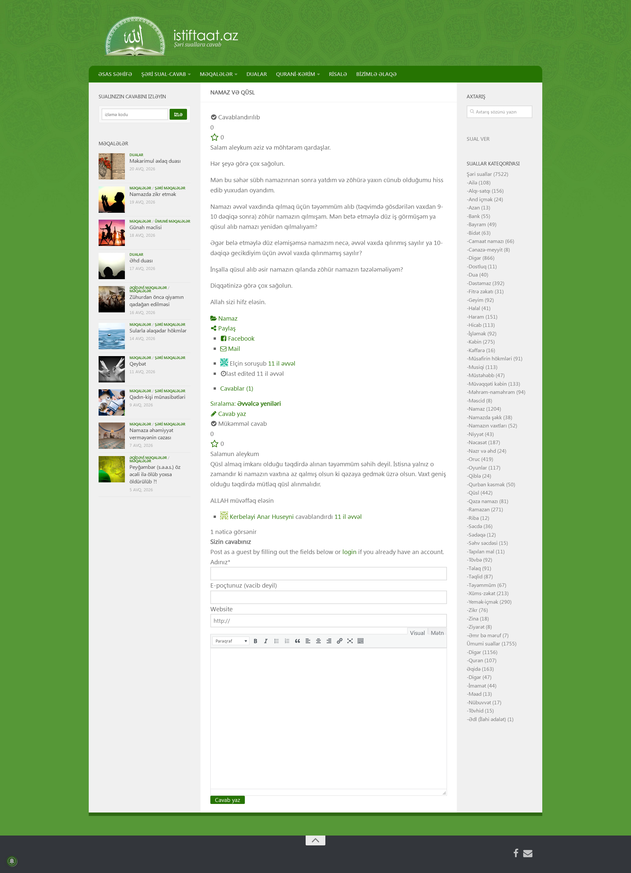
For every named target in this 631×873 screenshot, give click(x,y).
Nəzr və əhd (482, 450)
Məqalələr (140, 188)
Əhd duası (141, 260)
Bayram (477, 224)
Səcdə (475, 525)
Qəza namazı (483, 500)
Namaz (227, 318)
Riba (474, 517)
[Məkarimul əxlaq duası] (112, 166)
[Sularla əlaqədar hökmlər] (112, 336)
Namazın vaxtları (488, 425)
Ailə (473, 182)
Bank (474, 215)
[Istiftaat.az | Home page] (172, 36)
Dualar (136, 155)
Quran (476, 660)
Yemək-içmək (483, 601)
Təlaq (475, 568)
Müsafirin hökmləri (490, 358)
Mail (233, 348)
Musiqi (476, 366)
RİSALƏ (338, 73)
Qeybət (137, 363)
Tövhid (476, 710)
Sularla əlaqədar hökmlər (158, 330)
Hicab (475, 324)
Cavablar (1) (236, 388)
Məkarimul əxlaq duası (155, 160)
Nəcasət (478, 442)
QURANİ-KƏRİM (295, 73)
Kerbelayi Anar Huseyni (262, 516)
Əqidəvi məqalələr (148, 287)
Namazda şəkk (485, 417)
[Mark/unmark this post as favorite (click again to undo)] (214, 137)
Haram (476, 316)
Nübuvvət (480, 702)
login (349, 551)
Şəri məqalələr (170, 188)
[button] (230, 641)
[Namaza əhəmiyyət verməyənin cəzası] (112, 436)
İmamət (477, 685)
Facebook (240, 338)
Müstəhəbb (481, 375)
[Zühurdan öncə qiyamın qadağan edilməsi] (112, 299)
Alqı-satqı (479, 190)
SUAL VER (478, 138)
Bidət (474, 232)
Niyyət (476, 433)
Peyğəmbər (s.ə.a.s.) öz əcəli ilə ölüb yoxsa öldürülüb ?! (154, 474)
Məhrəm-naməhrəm (492, 391)
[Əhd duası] (112, 266)
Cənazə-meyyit (485, 249)
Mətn (437, 631)
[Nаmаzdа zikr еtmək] (112, 199)
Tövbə (475, 559)
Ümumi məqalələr (172, 221)
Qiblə (475, 475)
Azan (474, 207)
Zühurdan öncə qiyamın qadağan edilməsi (156, 300)
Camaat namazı (486, 240)
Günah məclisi (145, 227)
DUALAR (256, 73)
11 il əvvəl (281, 363)
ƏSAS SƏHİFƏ (115, 73)
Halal (474, 307)
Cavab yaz (231, 413)
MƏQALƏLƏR (216, 73)
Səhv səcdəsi (483, 542)
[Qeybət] (112, 369)
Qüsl (474, 492)
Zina (474, 618)
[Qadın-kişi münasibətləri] (112, 402)
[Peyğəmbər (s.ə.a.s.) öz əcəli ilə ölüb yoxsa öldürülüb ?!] (112, 469)
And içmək (481, 199)
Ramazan (479, 509)
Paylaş (226, 328)
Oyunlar (478, 467)
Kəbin (475, 341)
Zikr (473, 609)
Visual (417, 631)
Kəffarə (477, 350)
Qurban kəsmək (487, 484)
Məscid (477, 400)
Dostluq (477, 266)
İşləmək (477, 333)
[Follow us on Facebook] (516, 853)
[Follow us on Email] (527, 853)
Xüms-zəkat (482, 593)
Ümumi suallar (483, 643)
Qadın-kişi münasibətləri (157, 396)
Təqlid (475, 576)
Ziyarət (476, 626)
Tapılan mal (481, 551)
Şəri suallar (479, 173)
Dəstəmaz (480, 282)
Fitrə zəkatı (481, 291)
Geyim (476, 299)
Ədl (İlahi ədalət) (487, 718)
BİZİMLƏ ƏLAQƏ (376, 73)
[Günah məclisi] (112, 233)
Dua (473, 274)
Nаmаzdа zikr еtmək (152, 193)
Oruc (474, 458)
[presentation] (231, 641)
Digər (475, 257)
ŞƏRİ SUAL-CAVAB (163, 73)
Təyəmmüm (482, 584)
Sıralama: (245, 403)
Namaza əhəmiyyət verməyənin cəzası (151, 433)
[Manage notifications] (12, 861)
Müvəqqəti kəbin (488, 383)
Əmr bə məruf (485, 635)
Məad (475, 693)
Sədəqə (477, 534)
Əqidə (473, 668)
